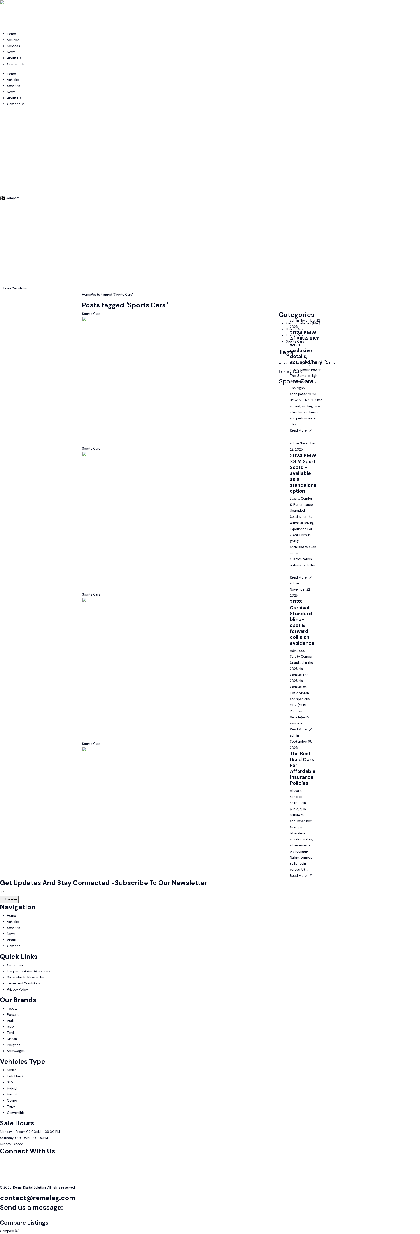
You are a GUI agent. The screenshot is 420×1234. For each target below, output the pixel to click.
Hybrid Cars (294, 329)
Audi (10, 1021)
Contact (13, 946)
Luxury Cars (294, 335)
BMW (11, 1027)
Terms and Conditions (23, 983)
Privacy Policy (17, 989)
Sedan (11, 1070)
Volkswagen (16, 1051)
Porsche (13, 1014)
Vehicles (13, 40)
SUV (10, 1082)
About (11, 940)
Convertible (16, 1113)
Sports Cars (91, 314)
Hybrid (12, 1088)
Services (13, 46)
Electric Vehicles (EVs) (303, 323)
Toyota (12, 1008)
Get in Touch (16, 965)
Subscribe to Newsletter (25, 977)
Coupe (12, 1100)
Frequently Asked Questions (28, 971)
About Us (14, 58)
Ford (10, 1033)
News (11, 52)
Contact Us (16, 64)
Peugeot (13, 1045)
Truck (11, 1106)
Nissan (12, 1039)
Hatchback (15, 1076)
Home (11, 34)
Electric (13, 1094)
